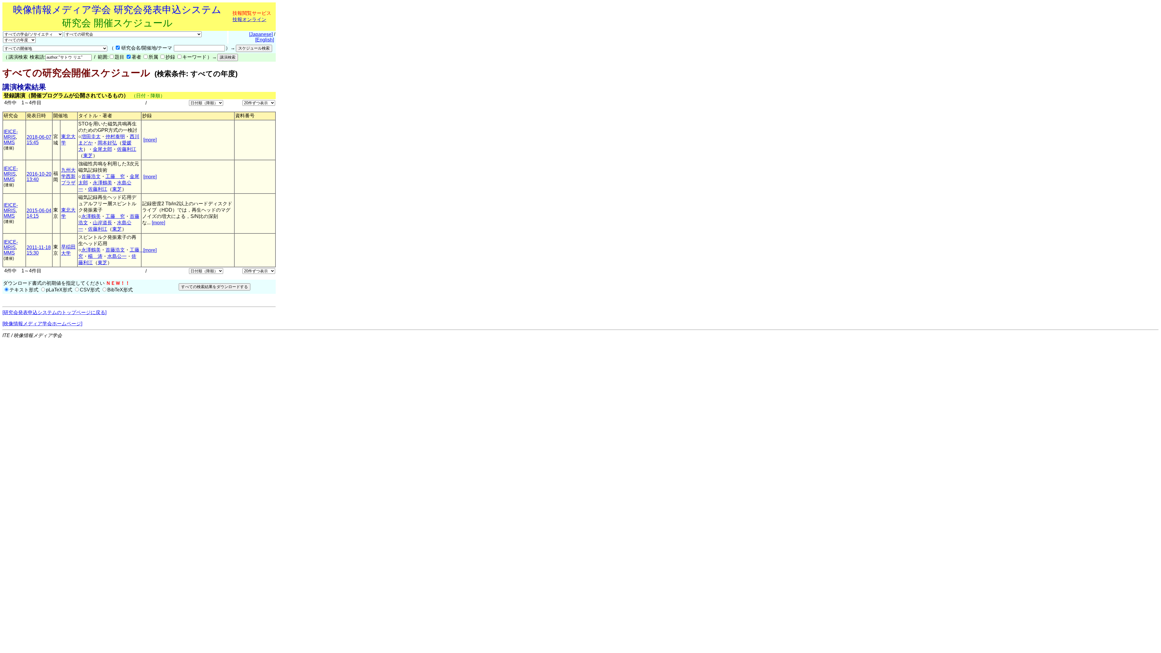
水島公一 (117, 256)
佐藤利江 (126, 149)
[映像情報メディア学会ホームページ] (42, 323)
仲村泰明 (115, 136)
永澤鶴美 (102, 182)
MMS (9, 142)
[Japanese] (261, 34)
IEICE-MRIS (11, 134)
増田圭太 (91, 136)
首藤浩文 (91, 176)
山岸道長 (102, 222)
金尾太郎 (102, 149)
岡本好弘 (107, 142)
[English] (264, 39)
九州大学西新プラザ (68, 176)
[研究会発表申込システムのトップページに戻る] (54, 312)
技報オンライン (249, 19)
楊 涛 (95, 256)
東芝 (88, 155)
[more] (150, 139)
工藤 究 (115, 176)
